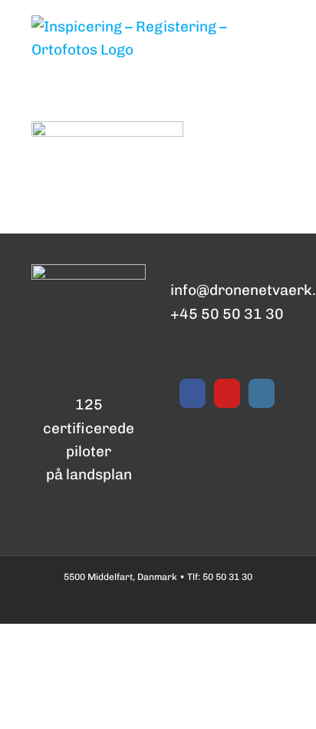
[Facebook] (192, 393)
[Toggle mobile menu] (278, 98)
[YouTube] (227, 393)
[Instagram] (262, 393)
